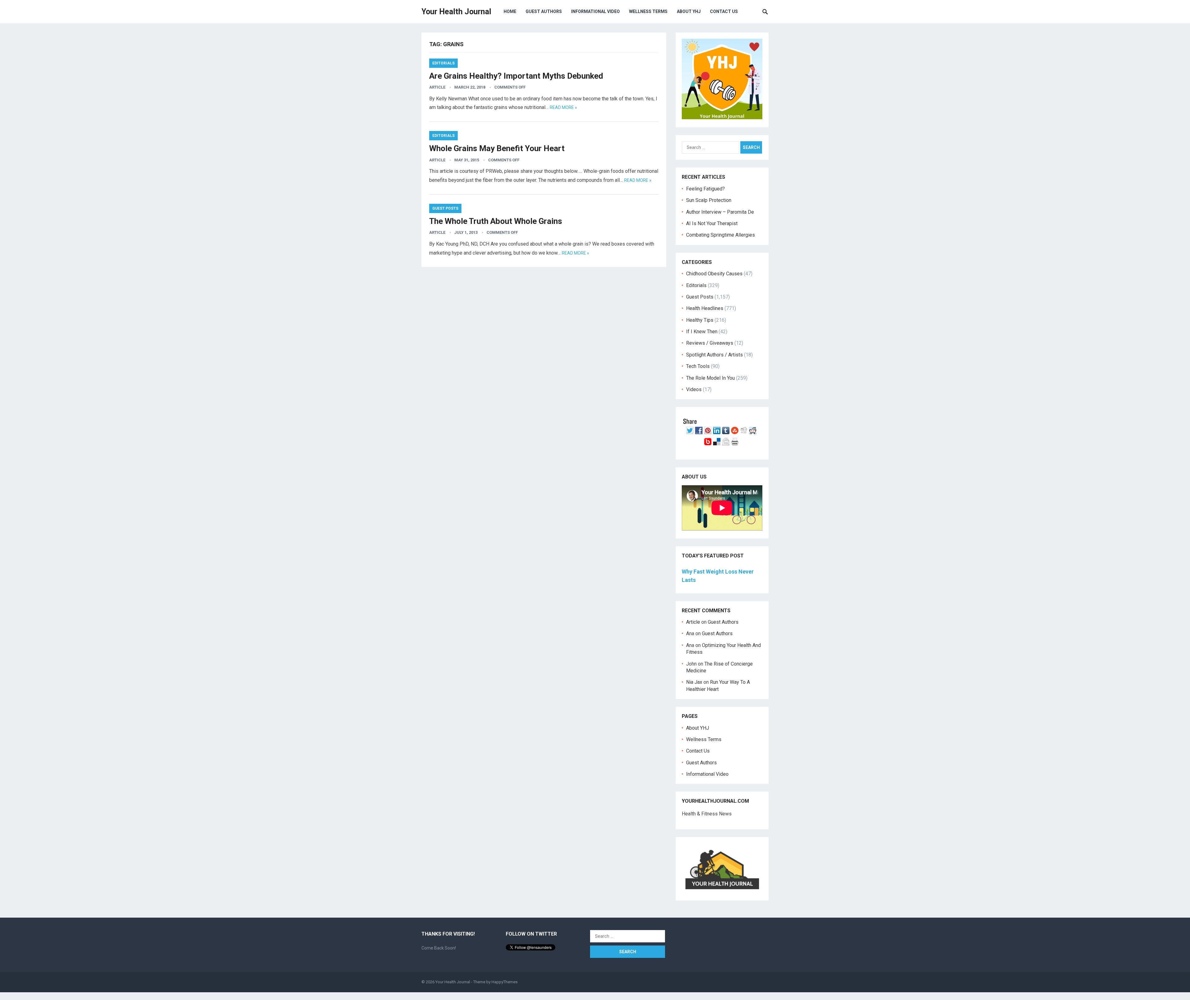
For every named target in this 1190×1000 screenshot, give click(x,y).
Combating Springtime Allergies (721, 235)
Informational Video (595, 11)
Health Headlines (704, 308)
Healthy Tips (699, 320)
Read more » (563, 107)
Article (437, 87)
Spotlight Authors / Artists (714, 355)
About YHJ (689, 11)
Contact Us (724, 11)
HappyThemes (504, 982)
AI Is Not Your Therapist (712, 223)
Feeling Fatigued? (705, 189)
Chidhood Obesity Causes (714, 274)
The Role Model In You (710, 378)
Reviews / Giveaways (709, 343)
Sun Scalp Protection (708, 200)
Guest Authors (544, 11)
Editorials (443, 63)
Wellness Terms (648, 11)
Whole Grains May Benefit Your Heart (497, 148)
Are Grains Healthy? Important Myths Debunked (516, 76)
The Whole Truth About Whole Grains (495, 221)
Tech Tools (698, 366)
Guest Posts (445, 208)
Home (510, 11)
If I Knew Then (701, 331)
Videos (694, 389)
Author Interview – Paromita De (720, 212)
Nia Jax (694, 682)
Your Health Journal (456, 11)
